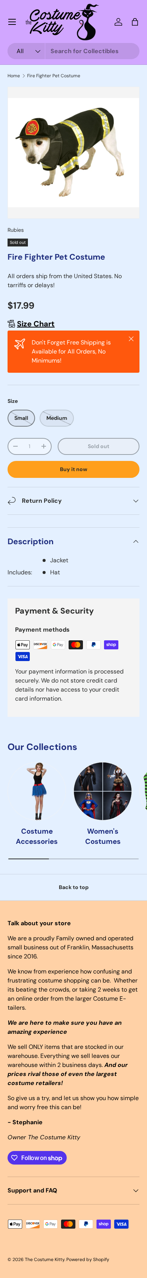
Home (14, 75)
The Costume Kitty (44, 1260)
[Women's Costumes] (103, 791)
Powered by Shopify (87, 1260)
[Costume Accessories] (37, 791)
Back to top (74, 887)
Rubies (16, 230)
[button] (135, 22)
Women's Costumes (103, 836)
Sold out (98, 446)
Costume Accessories (37, 836)
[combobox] (73, 51)
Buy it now (73, 469)
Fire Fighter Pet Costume (53, 75)
